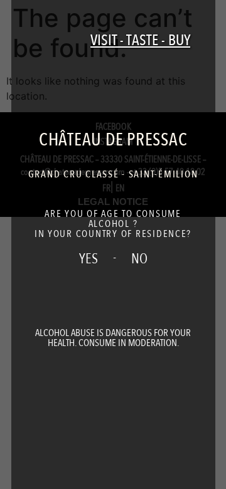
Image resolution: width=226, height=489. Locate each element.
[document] (113, 244)
